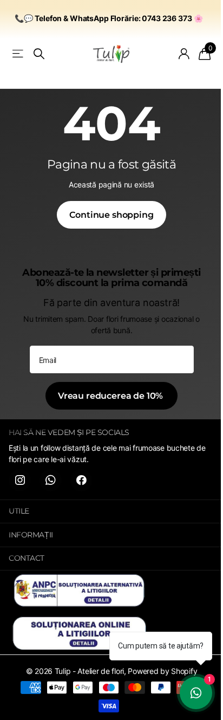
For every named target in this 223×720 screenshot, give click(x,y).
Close (111, 511)
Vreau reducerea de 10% (111, 396)
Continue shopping (111, 215)
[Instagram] (20, 480)
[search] (39, 54)
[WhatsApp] (51, 480)
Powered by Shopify (162, 671)
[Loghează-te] (184, 54)
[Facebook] (81, 480)
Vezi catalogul (18, 54)
